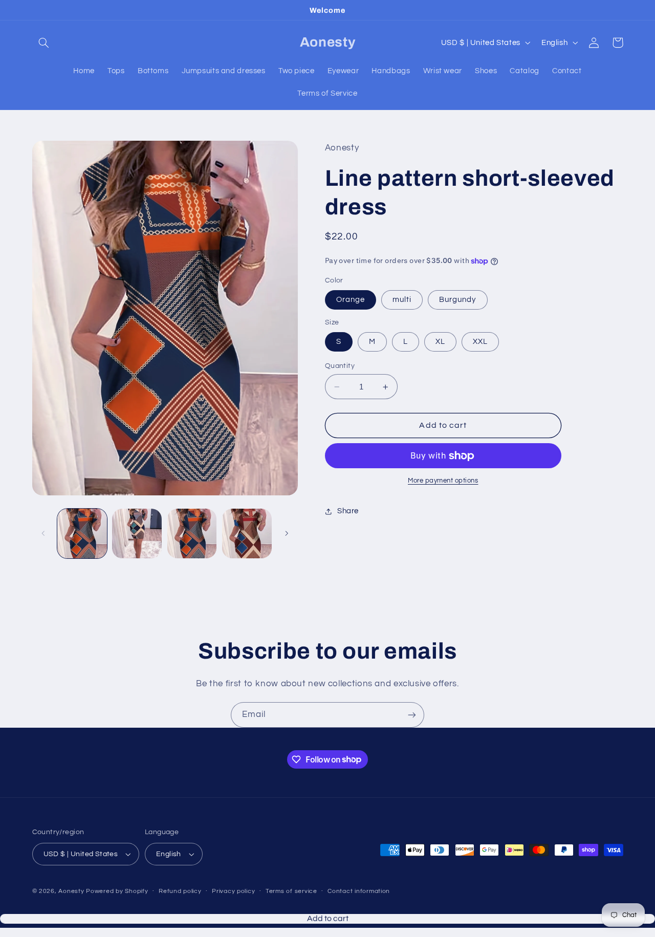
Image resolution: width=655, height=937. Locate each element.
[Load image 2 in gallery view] (137, 533)
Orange (350, 299)
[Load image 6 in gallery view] (247, 533)
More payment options (443, 481)
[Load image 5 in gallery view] (192, 533)
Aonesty (72, 891)
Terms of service (291, 891)
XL (440, 341)
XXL (480, 341)
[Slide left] (43, 533)
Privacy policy (233, 891)
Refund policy (180, 891)
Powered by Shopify (117, 891)
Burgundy (457, 299)
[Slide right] (286, 533)
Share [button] (348, 511)
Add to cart (327, 932)
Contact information (359, 891)
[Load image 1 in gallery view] (82, 533)
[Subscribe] (412, 714)
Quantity (340, 365)
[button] (44, 42)
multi (401, 299)
